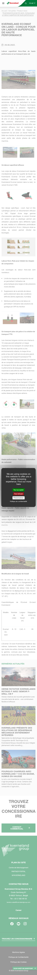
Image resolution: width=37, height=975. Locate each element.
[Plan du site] (3, 3)
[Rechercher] (24, 11)
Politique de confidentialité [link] (18, 501)
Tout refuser (18, 494)
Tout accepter (18, 490)
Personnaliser (18, 498)
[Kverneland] (12, 3)
